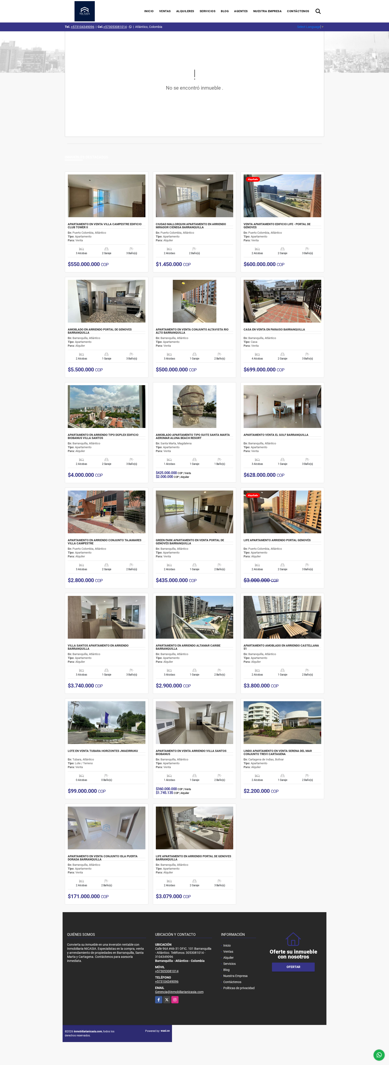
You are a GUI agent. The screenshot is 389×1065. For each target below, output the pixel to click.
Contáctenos (298, 11)
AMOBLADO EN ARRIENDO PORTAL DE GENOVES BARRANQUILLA (100, 331)
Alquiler (228, 957)
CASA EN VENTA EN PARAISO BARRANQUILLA (274, 329)
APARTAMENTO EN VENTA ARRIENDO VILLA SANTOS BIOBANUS (191, 752)
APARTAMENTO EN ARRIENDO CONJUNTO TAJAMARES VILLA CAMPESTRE (104, 542)
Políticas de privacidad (239, 988)
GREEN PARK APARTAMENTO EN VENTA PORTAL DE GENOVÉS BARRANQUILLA (190, 542)
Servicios (208, 11)
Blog (225, 11)
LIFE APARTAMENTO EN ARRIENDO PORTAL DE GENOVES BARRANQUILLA (193, 858)
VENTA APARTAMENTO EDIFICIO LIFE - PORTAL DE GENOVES (277, 226)
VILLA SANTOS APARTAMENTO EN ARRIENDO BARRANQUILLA (98, 647)
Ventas (165, 11)
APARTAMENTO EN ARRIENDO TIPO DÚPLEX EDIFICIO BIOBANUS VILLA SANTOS (103, 436)
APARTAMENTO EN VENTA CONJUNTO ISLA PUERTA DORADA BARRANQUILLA (103, 858)
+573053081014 (115, 27)
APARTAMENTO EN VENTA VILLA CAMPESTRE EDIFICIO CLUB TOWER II (105, 226)
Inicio (149, 11)
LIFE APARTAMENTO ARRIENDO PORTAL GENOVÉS (277, 540)
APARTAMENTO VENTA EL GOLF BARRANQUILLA (276, 434)
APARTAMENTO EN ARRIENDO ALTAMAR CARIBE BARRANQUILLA (188, 647)
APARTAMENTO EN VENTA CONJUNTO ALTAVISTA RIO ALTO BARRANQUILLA (192, 331)
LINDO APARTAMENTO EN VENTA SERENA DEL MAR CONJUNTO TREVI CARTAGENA (278, 752)
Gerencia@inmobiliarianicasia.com (179, 992)
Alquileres (185, 11)
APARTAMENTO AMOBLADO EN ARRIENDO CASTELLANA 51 (281, 647)
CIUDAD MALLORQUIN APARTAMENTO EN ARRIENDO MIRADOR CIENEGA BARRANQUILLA (191, 226)
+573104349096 (82, 27)
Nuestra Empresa (267, 11)
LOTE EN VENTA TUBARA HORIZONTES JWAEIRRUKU (103, 751)
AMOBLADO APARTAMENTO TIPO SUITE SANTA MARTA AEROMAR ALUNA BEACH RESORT (193, 436)
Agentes (241, 11)
